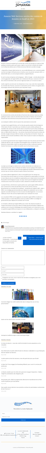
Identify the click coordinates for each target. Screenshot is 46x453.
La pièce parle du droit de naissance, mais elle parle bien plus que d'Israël (20, 358)
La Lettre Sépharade (20, 447)
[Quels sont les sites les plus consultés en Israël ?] (23, 316)
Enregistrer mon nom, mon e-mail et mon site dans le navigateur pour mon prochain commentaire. (22, 278)
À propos (37, 432)
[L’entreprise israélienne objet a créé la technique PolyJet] (23, 332)
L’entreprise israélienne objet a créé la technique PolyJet (15, 335)
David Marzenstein (28, 23)
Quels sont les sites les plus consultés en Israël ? (13, 319)
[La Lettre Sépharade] (23, 3)
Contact (37, 436)
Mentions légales (37, 434)
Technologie (6, 222)
